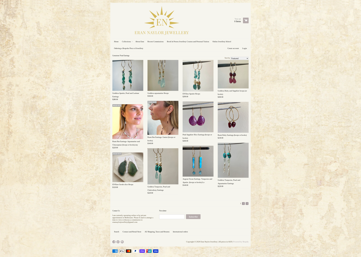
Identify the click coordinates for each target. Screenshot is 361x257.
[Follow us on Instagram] (122, 242)
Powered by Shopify (241, 242)
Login (244, 48)
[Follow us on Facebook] (114, 242)
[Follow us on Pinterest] (118, 242)
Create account (233, 48)
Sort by (227, 58)
